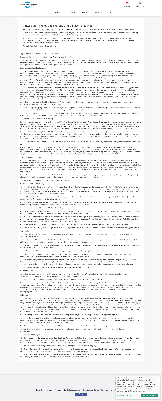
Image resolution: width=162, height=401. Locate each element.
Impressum (49, 390)
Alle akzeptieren (149, 395)
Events (111, 12)
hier (54, 46)
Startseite (39, 390)
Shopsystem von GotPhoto (110, 390)
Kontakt (73, 12)
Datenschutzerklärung (91, 390)
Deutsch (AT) (126, 6)
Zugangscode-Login (56, 12)
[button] (81, 394)
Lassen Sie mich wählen (126, 395)
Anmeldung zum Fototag (92, 12)
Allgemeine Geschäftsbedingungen (68, 390)
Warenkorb (140, 6)
